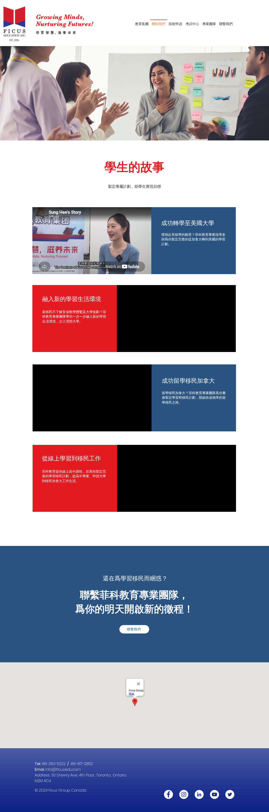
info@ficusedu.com (63, 769)
